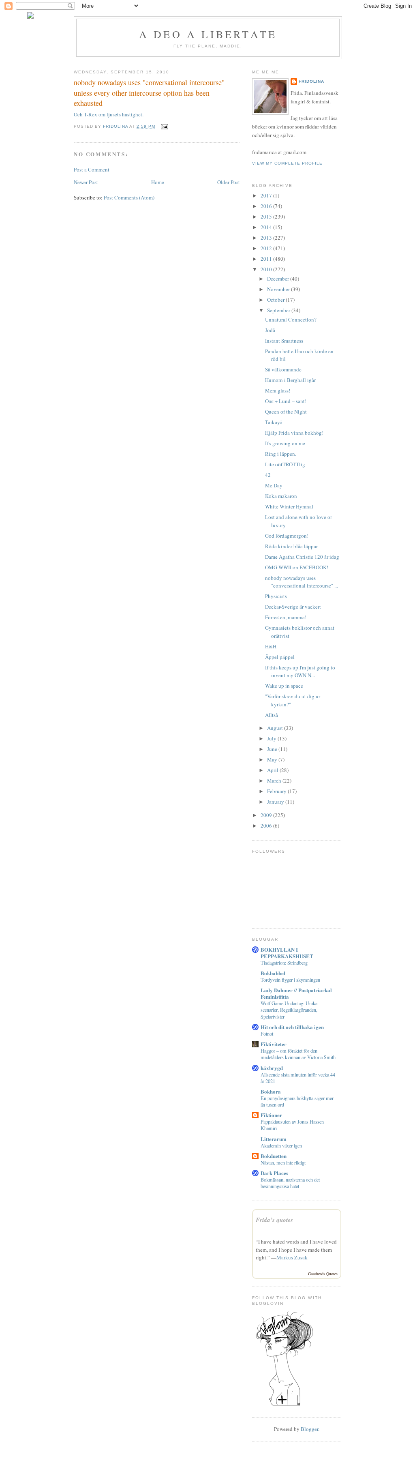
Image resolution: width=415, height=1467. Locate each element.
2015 (267, 216)
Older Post (228, 182)
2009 (267, 815)
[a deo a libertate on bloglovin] (284, 1405)
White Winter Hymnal (289, 506)
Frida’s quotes (274, 1220)
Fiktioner (271, 1115)
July (272, 738)
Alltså (271, 714)
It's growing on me (285, 443)
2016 (267, 206)
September (279, 310)
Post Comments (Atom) (129, 197)
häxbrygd (272, 1068)
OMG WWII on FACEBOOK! (296, 567)
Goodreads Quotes (323, 1273)
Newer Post (86, 182)
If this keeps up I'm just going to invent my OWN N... (300, 671)
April (273, 770)
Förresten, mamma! (285, 617)
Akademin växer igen (281, 1145)
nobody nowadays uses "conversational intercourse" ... (301, 582)
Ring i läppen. (280, 453)
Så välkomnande (283, 369)
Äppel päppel (280, 657)
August (275, 727)
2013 (267, 237)
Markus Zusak (292, 1257)
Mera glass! (277, 390)
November (279, 289)
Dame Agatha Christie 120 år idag (302, 556)
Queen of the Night (286, 411)
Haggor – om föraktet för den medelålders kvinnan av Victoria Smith (298, 1053)
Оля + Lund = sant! (285, 401)
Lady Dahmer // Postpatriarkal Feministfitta (296, 993)
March (274, 780)
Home (157, 182)
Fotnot (267, 1033)
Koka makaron (281, 496)
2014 (267, 227)
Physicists (276, 596)
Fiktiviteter (274, 1044)
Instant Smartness (284, 340)
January (276, 801)
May (272, 759)
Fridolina (311, 81)
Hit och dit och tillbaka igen (292, 1027)
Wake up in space (284, 685)
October (276, 299)
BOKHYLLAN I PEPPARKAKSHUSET (287, 953)
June (272, 749)
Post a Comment (91, 169)
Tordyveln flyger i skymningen (290, 979)
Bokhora (271, 1091)
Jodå (270, 330)
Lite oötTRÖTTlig (285, 464)
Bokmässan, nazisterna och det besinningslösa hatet (290, 1182)
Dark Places (274, 1173)
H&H (270, 646)
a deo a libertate (208, 34)
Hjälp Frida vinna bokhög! (294, 432)
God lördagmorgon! (286, 535)
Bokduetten (274, 1156)
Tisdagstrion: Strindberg (284, 962)
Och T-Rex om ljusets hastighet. (108, 114)
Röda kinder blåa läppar (291, 546)
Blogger (309, 1429)
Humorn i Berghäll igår (290, 380)
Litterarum (274, 1139)
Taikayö (273, 422)
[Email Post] (164, 126)
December (278, 278)
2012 (267, 248)
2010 (267, 269)
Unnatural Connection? (291, 319)
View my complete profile (287, 163)
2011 (267, 258)
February (277, 791)
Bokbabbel (273, 973)
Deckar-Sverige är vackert (293, 606)
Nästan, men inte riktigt (283, 1162)
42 (268, 474)
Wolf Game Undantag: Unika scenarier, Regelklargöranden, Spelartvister (289, 1009)
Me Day (273, 485)
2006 (267, 825)
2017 (267, 195)
